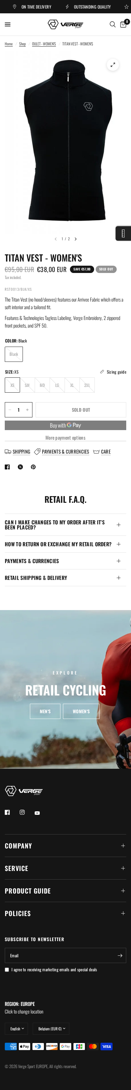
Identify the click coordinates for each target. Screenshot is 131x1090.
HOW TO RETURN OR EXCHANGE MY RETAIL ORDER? (58, 544)
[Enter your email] (120, 955)
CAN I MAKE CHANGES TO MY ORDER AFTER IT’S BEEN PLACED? (55, 524)
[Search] (112, 24)
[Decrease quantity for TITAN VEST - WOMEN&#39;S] (10, 409)
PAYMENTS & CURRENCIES (32, 561)
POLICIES (18, 913)
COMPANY (18, 845)
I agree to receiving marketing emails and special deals (54, 969)
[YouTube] (42, 813)
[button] (45, 711)
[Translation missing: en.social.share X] (21, 467)
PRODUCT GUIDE (28, 890)
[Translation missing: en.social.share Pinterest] (34, 467)
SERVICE (16, 868)
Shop (22, 43)
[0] (122, 24)
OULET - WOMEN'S (44, 43)
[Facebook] (12, 812)
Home (9, 43)
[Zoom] (113, 65)
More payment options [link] (65, 437)
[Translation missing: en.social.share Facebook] (8, 467)
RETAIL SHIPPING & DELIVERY (36, 578)
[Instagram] (27, 812)
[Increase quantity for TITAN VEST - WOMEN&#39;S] (27, 409)
